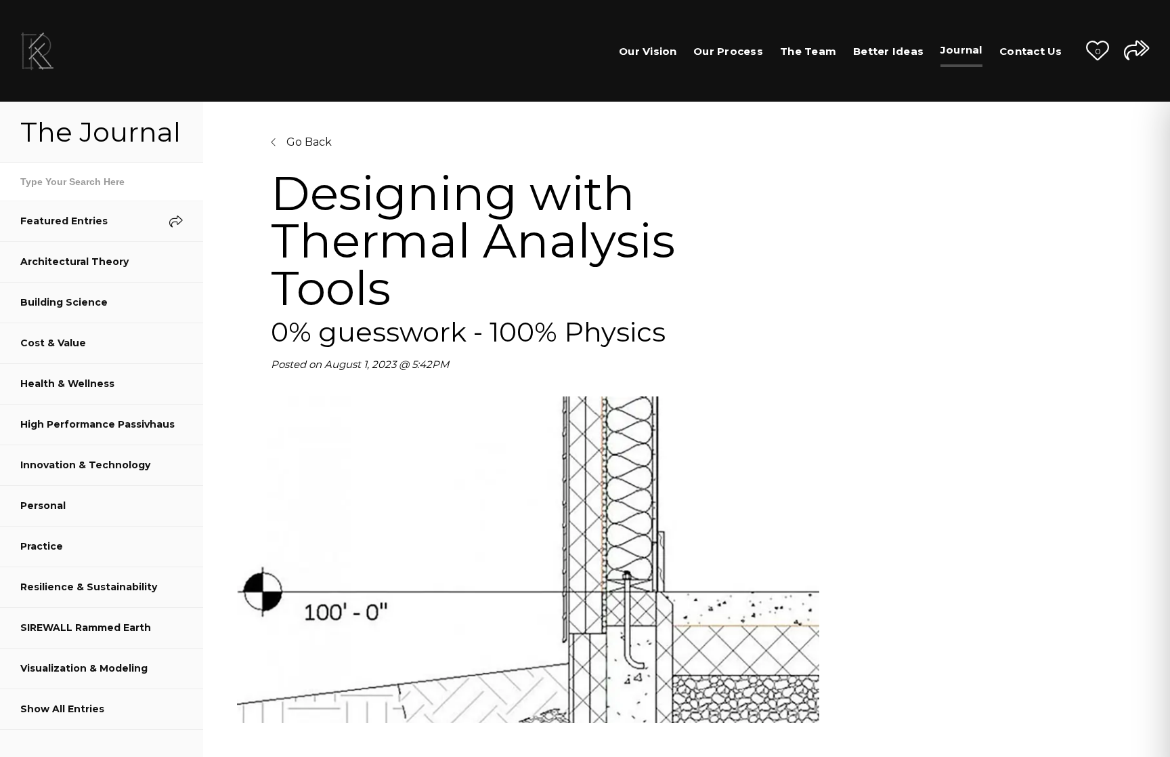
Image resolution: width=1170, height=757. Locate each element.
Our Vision (648, 51)
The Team (808, 51)
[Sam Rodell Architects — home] (37, 51)
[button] (1097, 51)
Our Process (728, 51)
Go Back (308, 142)
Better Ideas (888, 51)
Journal (961, 49)
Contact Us (1030, 51)
